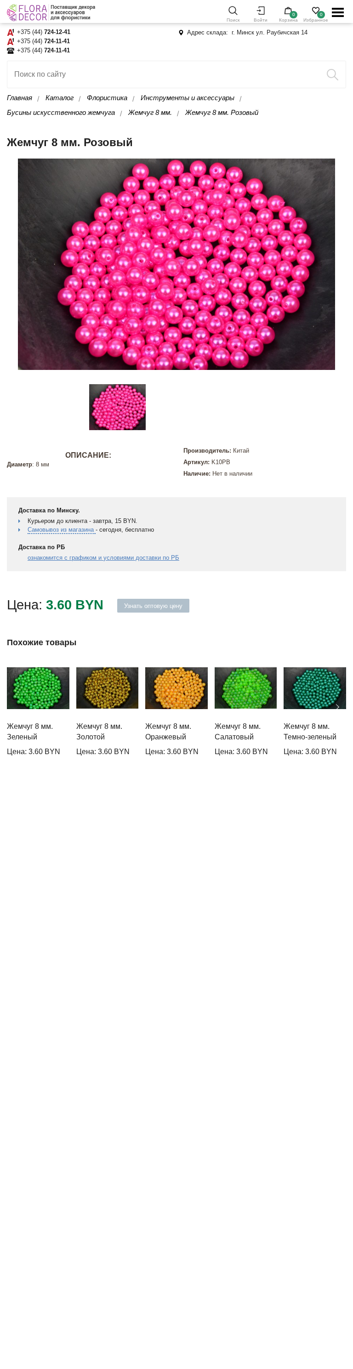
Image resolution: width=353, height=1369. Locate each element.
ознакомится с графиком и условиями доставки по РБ (103, 557)
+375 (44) (43, 31)
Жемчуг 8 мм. (150, 112)
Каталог (60, 98)
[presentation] (16, 707)
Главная (19, 98)
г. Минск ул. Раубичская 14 (269, 32)
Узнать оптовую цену (153, 605)
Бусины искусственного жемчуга (61, 112)
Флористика (107, 98)
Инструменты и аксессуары (187, 98)
